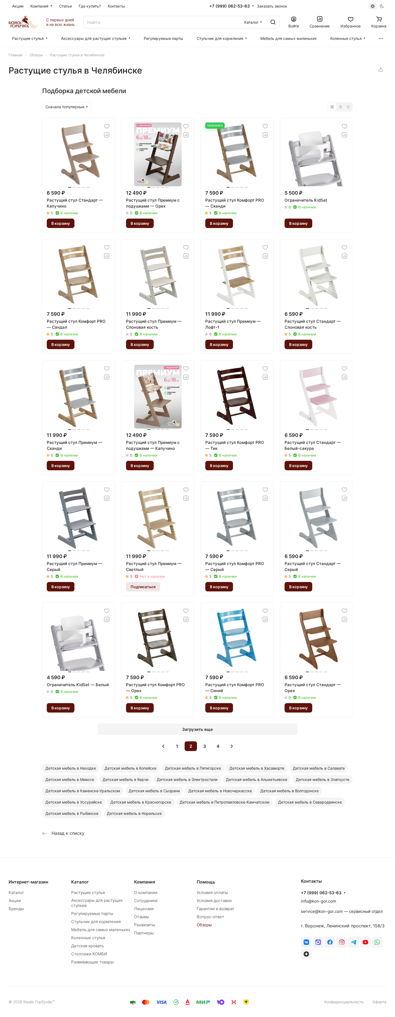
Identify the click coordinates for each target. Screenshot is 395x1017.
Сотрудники (145, 900)
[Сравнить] (106, 135)
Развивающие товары (92, 962)
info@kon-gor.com (318, 901)
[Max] (318, 942)
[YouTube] (365, 942)
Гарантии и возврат (215, 908)
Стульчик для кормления (96, 921)
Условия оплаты (212, 892)
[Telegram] (353, 942)
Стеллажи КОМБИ (89, 953)
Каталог (16, 892)
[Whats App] (377, 942)
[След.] (232, 746)
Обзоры (204, 924)
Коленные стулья (88, 937)
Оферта (379, 1002)
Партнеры (144, 932)
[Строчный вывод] (340, 107)
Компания (144, 882)
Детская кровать (87, 945)
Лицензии (144, 908)
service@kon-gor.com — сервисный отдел (342, 911)
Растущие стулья (88, 892)
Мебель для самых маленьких (100, 929)
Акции (15, 900)
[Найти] (273, 22)
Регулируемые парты (92, 913)
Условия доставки (214, 900)
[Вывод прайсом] (348, 107)
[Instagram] (341, 942)
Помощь (206, 882)
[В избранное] (106, 126)
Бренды (16, 908)
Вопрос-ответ (210, 916)
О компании (145, 892)
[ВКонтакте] (306, 942)
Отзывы (141, 916)
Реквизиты (144, 924)
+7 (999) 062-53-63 (229, 6)
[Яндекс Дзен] (306, 954)
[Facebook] (330, 942)
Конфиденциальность (344, 1002)
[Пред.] (163, 746)
